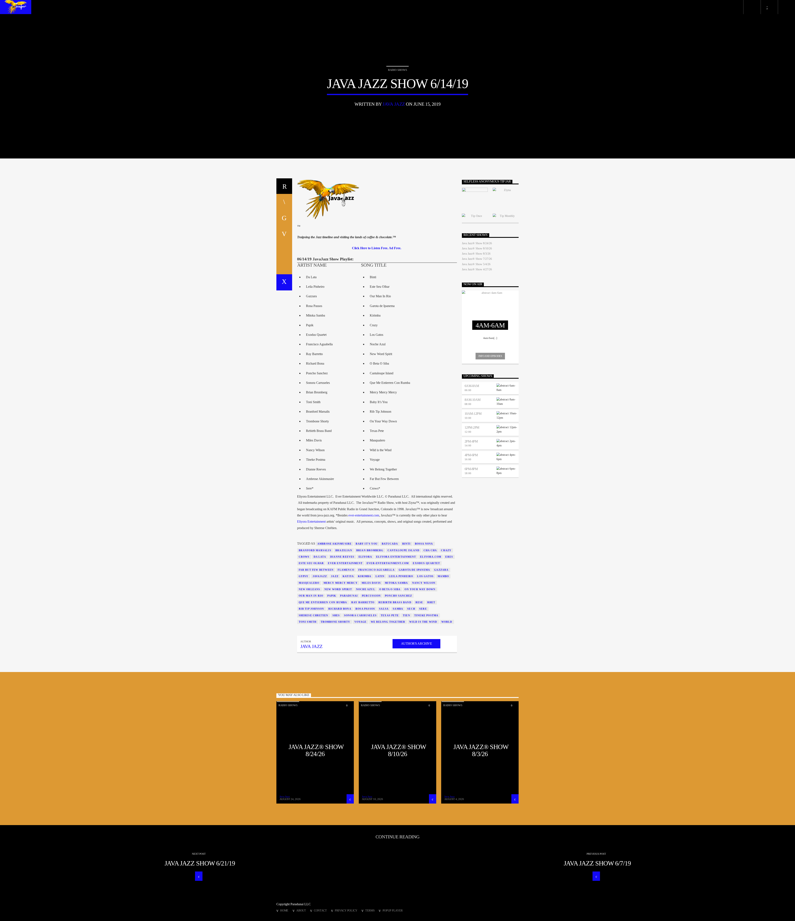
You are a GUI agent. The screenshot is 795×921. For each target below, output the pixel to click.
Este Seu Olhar (311, 563)
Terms (370, 910)
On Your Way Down (420, 589)
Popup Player (393, 910)
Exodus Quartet (426, 563)
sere (423, 608)
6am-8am (472, 386)
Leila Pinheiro (401, 576)
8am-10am (473, 399)
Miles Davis (371, 582)
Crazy (446, 550)
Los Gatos (425, 576)
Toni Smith (308, 621)
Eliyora (365, 556)
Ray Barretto (362, 602)
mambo (443, 576)
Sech (411, 608)
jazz (334, 576)
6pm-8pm (471, 469)
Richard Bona (339, 608)
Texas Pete (390, 615)
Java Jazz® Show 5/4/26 (476, 264)
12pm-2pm (472, 427)
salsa (384, 608)
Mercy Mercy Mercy (341, 582)
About (301, 910)
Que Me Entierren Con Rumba (323, 602)
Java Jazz (394, 104)
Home (284, 910)
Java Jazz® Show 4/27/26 (477, 269)
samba (398, 608)
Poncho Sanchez (398, 595)
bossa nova (424, 543)
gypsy (303, 576)
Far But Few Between (316, 569)
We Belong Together (388, 621)
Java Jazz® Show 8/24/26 (477, 243)
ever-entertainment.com (363, 515)
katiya (348, 576)
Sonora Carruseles (360, 615)
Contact (320, 910)
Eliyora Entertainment (311, 521)
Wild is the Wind (423, 621)
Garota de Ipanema (414, 569)
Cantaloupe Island (403, 550)
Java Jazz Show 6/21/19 (200, 863)
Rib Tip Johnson (311, 608)
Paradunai (349, 595)
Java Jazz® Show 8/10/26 (477, 248)
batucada (390, 543)
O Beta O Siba (390, 589)
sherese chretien (313, 615)
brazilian (343, 550)
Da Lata (320, 556)
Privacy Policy (346, 910)
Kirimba (364, 576)
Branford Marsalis (315, 550)
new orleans (309, 589)
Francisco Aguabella (376, 569)
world (446, 621)
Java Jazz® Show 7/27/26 (477, 258)
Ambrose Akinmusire (334, 543)
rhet (431, 602)
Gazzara (441, 569)
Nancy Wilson (423, 582)
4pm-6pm (471, 455)
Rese (419, 602)
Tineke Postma (426, 615)
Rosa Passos (365, 608)
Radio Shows (397, 69)
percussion (371, 595)
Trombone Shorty (335, 621)
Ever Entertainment (345, 563)
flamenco (346, 569)
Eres (449, 556)
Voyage (360, 621)
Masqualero (309, 582)
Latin (380, 576)
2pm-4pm (471, 441)
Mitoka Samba (396, 582)
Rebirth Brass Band (394, 602)
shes (336, 615)
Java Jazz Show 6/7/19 (597, 863)
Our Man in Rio (311, 595)
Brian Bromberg (369, 550)
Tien (406, 615)
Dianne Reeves (342, 556)
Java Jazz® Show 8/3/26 (476, 253)
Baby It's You (367, 543)
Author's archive (416, 643)
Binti (406, 543)
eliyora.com (430, 556)
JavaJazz (320, 576)
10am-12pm (473, 413)
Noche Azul (365, 589)
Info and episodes (490, 356)
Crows (304, 556)
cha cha (430, 550)
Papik (331, 595)
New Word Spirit (338, 589)
